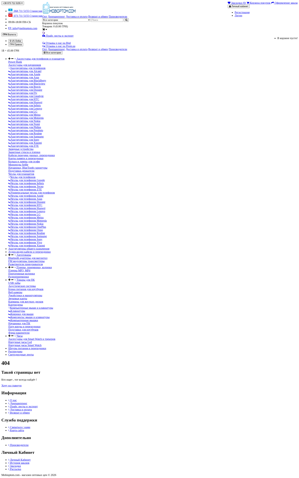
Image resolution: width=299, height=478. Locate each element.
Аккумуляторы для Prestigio (26, 130)
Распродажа (15, 351)
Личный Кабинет (20, 459)
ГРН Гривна (16, 44)
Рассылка (15, 469)
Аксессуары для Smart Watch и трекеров (31, 339)
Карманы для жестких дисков (25, 301)
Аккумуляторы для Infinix (25, 105)
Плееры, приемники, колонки (34, 267)
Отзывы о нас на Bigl (58, 43)
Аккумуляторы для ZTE (24, 145)
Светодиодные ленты (21, 354)
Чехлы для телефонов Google (27, 180)
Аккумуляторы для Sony (24, 139)
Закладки (15, 466)
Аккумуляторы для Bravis (25, 86)
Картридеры (15, 304)
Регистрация (242, 12)
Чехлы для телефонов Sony (26, 239)
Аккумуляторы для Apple (25, 74)
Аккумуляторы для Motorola (27, 117)
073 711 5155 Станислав (27, 15)
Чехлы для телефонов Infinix (27, 183)
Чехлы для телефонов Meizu (27, 217)
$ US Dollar (15, 41)
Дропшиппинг (18, 403)
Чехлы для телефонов (22, 177)
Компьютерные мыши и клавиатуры (31, 307)
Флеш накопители (19, 332)
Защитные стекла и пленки (24, 152)
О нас (13, 400)
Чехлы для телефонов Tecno (26, 186)
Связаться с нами (19, 427)
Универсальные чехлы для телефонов (32, 192)
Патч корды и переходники (24, 326)
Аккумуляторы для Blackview (27, 83)
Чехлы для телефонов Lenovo (27, 211)
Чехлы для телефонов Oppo (26, 230)
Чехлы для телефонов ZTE (26, 189)
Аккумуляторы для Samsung (27, 136)
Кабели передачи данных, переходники (31, 155)
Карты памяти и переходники (25, 158)
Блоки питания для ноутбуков (25, 289)
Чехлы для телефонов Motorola (28, 220)
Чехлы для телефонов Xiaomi (27, 245)
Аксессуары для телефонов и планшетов (40, 58)
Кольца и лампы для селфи (24, 161)
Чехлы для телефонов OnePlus (28, 226)
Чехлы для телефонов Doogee (27, 202)
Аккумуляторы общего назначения (28, 248)
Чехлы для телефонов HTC (26, 205)
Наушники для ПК (19, 323)
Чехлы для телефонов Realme (27, 233)
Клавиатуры (17, 310)
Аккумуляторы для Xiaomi (26, 142)
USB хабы (14, 282)
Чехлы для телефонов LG (25, 214)
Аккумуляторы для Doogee (26, 89)
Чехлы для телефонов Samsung (28, 236)
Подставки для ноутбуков (23, 329)
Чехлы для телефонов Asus (26, 198)
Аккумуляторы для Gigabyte (27, 96)
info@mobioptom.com (24, 28)
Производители (19, 445)
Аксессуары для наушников (24, 64)
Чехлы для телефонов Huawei (27, 208)
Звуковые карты (17, 298)
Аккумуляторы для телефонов (28, 68)
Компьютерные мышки (24, 320)
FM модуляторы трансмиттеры (26, 261)
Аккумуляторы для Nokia (25, 121)
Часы (19, 335)
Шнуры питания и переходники (27, 348)
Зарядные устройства (20, 149)
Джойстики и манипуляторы (25, 295)
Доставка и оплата (20, 409)
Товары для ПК (25, 279)
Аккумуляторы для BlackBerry (28, 80)
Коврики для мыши (22, 314)
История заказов (19, 462)
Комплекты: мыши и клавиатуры (30, 317)
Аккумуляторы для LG (23, 111)
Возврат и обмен (19, 412)
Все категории (53, 52)
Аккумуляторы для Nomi (25, 124)
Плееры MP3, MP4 (19, 270)
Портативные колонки (21, 273)
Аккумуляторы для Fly (23, 93)
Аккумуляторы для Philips (25, 127)
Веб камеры (15, 292)
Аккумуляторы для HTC (24, 99)
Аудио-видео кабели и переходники (29, 251)
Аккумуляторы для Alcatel (25, 71)
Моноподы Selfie (18, 164)
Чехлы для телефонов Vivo (26, 242)
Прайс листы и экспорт (59, 35)
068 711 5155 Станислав (27, 11)
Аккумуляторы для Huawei (26, 102)
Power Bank (15, 61)
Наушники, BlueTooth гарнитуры (27, 167)
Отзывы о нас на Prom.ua (60, 46)
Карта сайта (16, 430)
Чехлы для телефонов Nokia (26, 223)
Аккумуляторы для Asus (24, 77)
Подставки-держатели (21, 170)
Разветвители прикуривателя (25, 264)
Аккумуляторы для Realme (26, 133)
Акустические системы (22, 286)
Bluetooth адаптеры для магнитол (27, 258)
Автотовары (23, 254)
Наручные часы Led (20, 342)
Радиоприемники (18, 276)
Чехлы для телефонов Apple (26, 195)
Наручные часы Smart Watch (25, 345)
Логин (238, 15)
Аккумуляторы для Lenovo (26, 108)
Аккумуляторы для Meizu (25, 114)
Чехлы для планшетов (21, 173)
